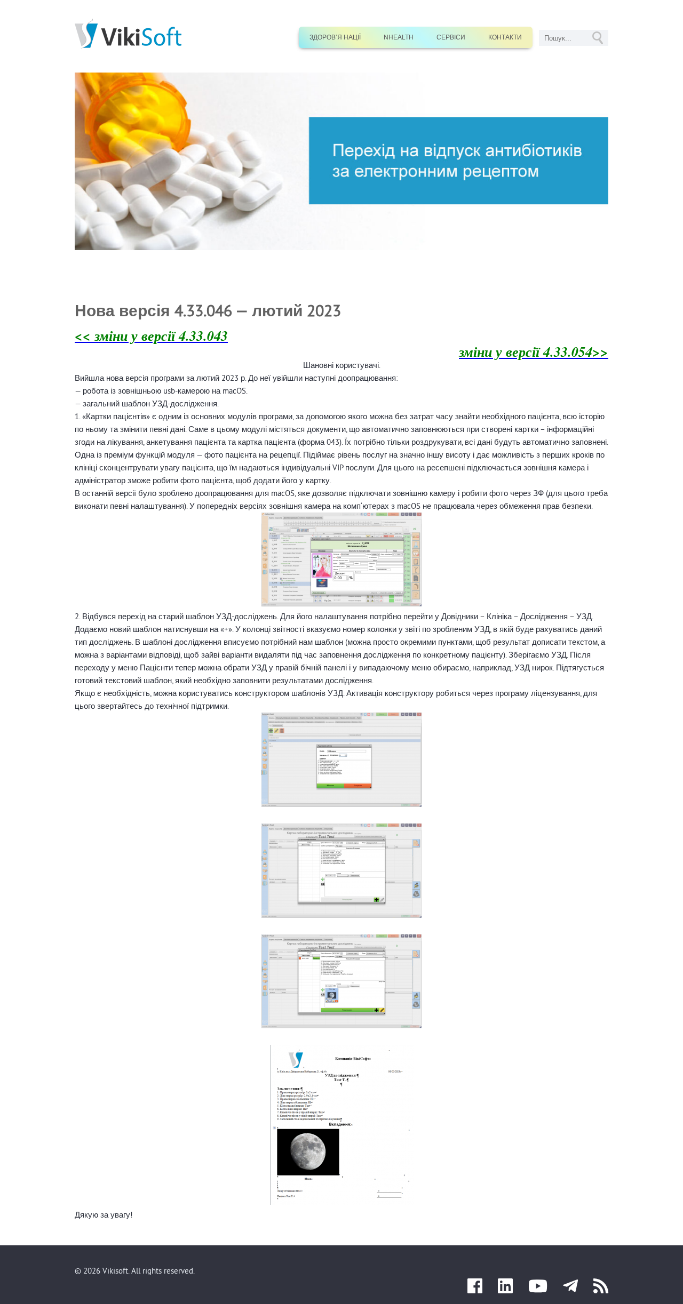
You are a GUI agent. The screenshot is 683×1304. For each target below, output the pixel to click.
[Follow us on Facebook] (474, 1289)
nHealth (399, 37)
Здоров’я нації (335, 37)
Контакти (505, 37)
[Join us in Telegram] (570, 1289)
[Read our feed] (600, 1289)
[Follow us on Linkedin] (505, 1289)
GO (597, 37)
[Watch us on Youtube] (537, 1289)
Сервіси (450, 37)
